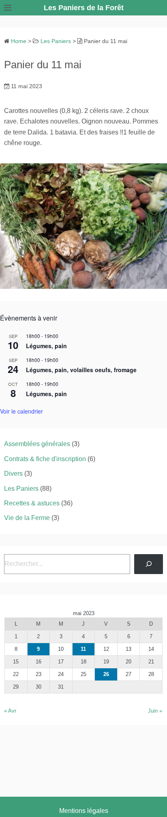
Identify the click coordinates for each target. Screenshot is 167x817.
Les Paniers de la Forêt (84, 8)
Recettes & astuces (32, 503)
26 (106, 674)
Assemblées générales (37, 443)
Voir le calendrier (21, 411)
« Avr (10, 711)
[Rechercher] (148, 564)
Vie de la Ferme (27, 517)
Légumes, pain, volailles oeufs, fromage (81, 370)
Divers (13, 473)
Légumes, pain (46, 346)
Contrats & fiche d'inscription (45, 458)
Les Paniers (21, 488)
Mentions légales (83, 810)
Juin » (155, 711)
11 (83, 649)
